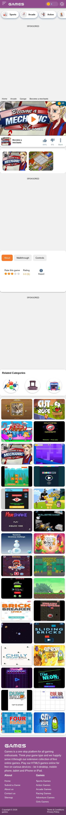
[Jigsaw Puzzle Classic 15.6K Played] (16, 409)
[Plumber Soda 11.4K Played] (16, 431)
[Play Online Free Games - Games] (15, 4)
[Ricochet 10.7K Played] (16, 588)
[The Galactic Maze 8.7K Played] (49, 521)
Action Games (43, 785)
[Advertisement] (33, 60)
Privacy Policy (53, 812)
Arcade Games (43, 789)
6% (52, 145)
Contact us (9, 793)
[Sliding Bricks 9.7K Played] (49, 633)
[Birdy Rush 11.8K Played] (16, 476)
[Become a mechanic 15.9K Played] (16, 454)
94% (45, 145)
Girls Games (42, 801)
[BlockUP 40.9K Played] (49, 476)
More (60, 145)
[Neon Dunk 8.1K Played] (16, 678)
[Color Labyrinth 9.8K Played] (49, 700)
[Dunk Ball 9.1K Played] (16, 700)
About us (8, 789)
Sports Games (43, 781)
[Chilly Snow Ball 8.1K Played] (16, 655)
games (5, 812)
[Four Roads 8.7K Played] (16, 722)
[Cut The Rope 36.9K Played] (49, 409)
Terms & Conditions (55, 810)
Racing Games (43, 793)
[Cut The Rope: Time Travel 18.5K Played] (49, 655)
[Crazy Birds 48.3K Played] (49, 498)
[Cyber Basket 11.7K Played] (49, 454)
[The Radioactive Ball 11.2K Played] (49, 566)
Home (7, 781)
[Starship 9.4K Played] (16, 633)
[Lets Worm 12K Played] (49, 588)
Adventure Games (45, 797)
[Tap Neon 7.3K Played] (49, 678)
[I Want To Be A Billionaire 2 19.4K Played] (16, 498)
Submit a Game (12, 785)
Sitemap (8, 797)
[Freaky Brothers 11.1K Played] (49, 610)
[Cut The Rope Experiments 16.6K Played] (49, 722)
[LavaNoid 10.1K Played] (16, 566)
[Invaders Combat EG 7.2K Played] (49, 431)
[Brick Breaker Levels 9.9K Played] (16, 610)
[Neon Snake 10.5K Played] (16, 521)
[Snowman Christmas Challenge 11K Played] (16, 543)
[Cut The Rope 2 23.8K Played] (49, 543)
